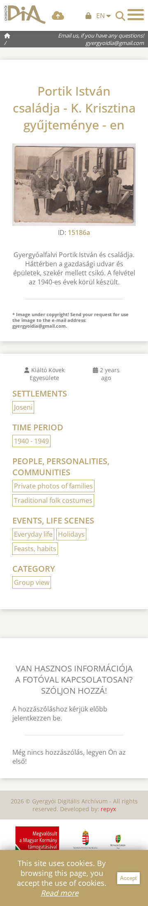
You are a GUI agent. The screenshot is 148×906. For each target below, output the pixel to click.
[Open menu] (135, 15)
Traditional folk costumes (53, 500)
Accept (128, 878)
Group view (31, 582)
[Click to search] (120, 13)
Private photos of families (53, 486)
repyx (108, 809)
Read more (60, 893)
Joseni (23, 407)
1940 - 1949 (31, 441)
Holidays (71, 534)
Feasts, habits (35, 548)
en (101, 15)
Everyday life (33, 534)
